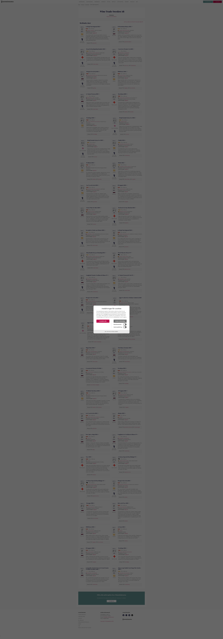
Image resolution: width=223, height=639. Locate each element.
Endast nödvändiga (120, 321)
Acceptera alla (102, 321)
